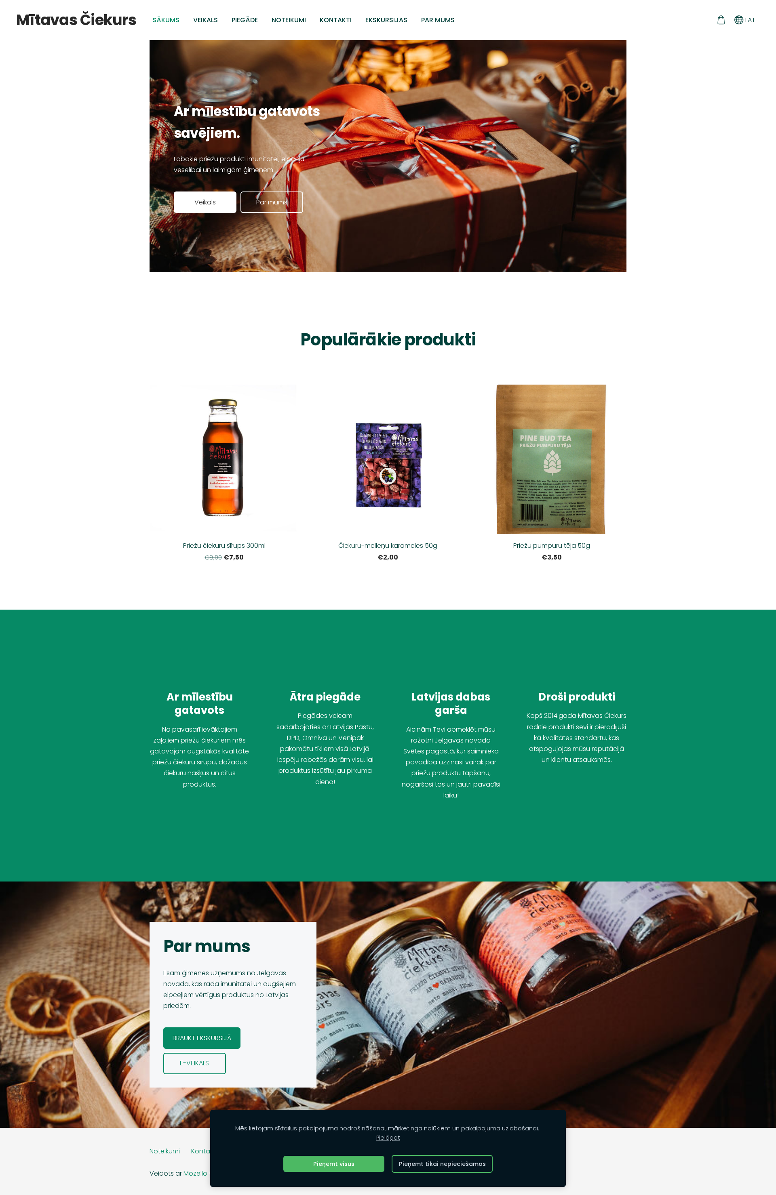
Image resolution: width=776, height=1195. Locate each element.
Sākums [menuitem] (165, 20)
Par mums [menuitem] (438, 20)
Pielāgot (388, 1138)
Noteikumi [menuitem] (289, 20)
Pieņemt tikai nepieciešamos (442, 1164)
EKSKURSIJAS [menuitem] (386, 20)
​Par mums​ (271, 202)
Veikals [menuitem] (205, 20)
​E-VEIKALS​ (194, 1063)
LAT (749, 20)
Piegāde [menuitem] (245, 20)
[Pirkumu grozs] (721, 20)
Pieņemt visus (333, 1164)
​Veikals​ (205, 202)
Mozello (195, 1173)
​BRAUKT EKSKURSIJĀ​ (202, 1038)
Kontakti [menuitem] (336, 20)
